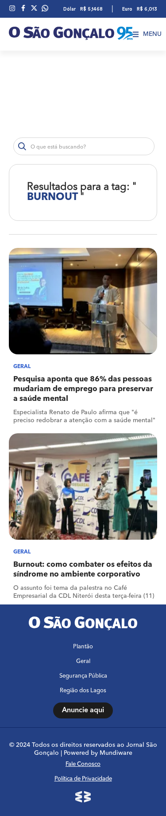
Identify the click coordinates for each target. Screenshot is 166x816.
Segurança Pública (83, 676)
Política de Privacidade (83, 779)
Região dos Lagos (83, 691)
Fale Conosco (83, 764)
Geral (83, 661)
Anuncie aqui (83, 710)
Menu (152, 34)
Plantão (83, 647)
